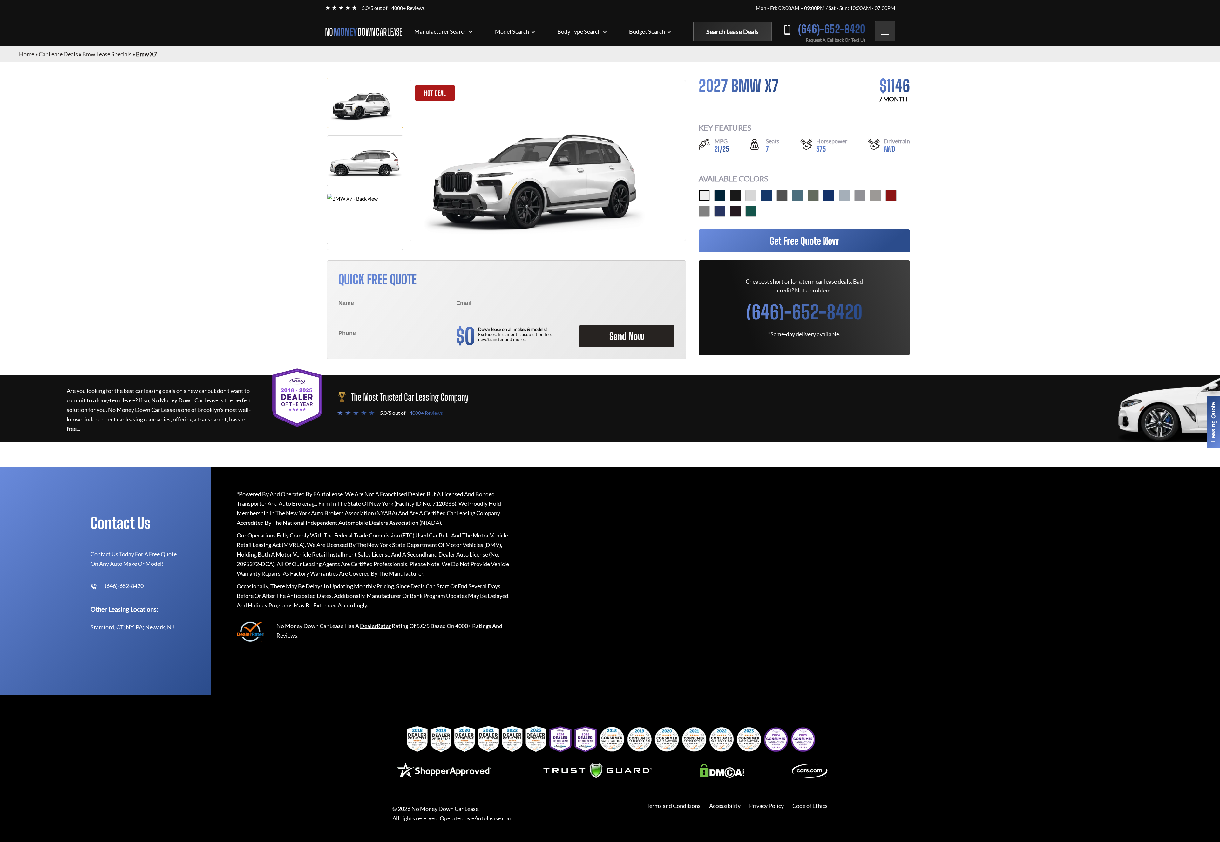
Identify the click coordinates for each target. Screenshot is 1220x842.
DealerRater (375, 625)
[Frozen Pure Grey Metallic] (704, 211)
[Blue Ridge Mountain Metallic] (797, 195)
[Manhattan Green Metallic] (813, 195)
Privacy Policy (766, 806)
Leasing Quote (1213, 422)
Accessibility (725, 806)
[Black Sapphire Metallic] (735, 195)
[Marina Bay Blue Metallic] (766, 195)
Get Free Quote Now (804, 241)
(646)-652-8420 (831, 29)
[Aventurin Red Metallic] (891, 195)
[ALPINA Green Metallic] (751, 211)
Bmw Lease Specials (107, 54)
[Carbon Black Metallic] (720, 195)
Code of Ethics (810, 806)
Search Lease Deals (732, 31)
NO (363, 32)
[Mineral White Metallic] (751, 195)
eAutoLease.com (491, 818)
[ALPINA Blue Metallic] (720, 211)
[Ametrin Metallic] (735, 211)
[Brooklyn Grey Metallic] (844, 195)
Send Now (626, 336)
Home (26, 54)
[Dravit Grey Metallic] (782, 195)
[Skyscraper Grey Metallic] (860, 195)
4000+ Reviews (408, 8)
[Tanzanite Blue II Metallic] (829, 195)
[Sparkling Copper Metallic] (875, 195)
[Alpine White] (704, 195)
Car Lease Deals (58, 54)
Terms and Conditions (674, 806)
